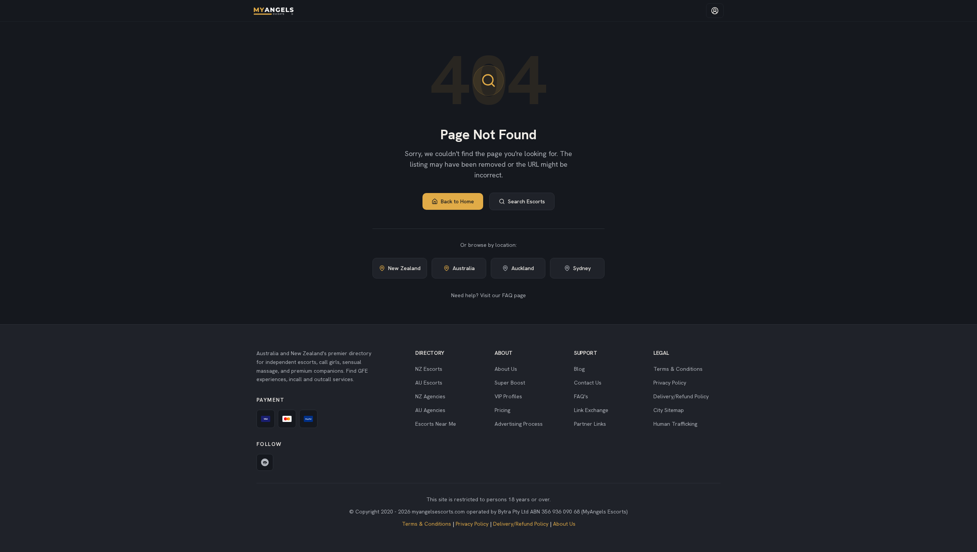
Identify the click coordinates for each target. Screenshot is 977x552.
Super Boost (510, 382)
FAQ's (581, 396)
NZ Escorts (428, 368)
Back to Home (457, 201)
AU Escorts (428, 382)
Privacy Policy (669, 382)
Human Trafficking (675, 423)
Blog (579, 368)
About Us (506, 368)
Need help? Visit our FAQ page (488, 295)
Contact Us (587, 382)
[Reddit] (264, 462)
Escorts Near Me (435, 423)
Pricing (502, 410)
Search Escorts (526, 201)
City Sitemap (668, 410)
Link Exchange (591, 410)
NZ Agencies (430, 396)
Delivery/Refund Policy (681, 396)
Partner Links (590, 423)
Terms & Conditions (678, 368)
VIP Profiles (508, 396)
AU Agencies (430, 410)
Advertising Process (519, 423)
